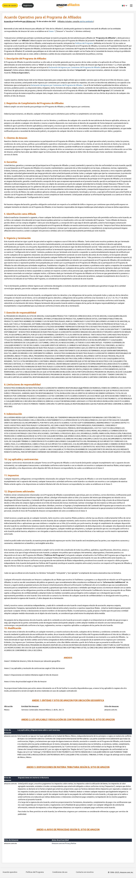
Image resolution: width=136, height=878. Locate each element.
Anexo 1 (52, 31)
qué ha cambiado (86, 21)
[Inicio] (68, 5)
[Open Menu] (130, 5)
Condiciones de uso (59, 872)
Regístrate (27, 5)
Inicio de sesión (10, 5)
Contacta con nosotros (85, 872)
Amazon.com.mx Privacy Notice (64, 843)
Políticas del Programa (84, 43)
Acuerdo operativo (10, 872)
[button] (124, 5)
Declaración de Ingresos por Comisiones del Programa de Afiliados (75, 67)
